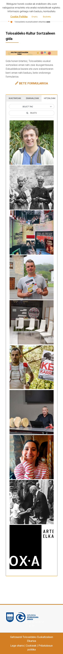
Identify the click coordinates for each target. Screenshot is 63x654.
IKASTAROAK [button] (15, 98)
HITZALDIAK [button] (50, 98)
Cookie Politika (18, 16)
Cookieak (31, 645)
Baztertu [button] (47, 16)
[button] (31, 106)
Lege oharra (17, 645)
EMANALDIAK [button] (32, 98)
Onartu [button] (35, 16)
